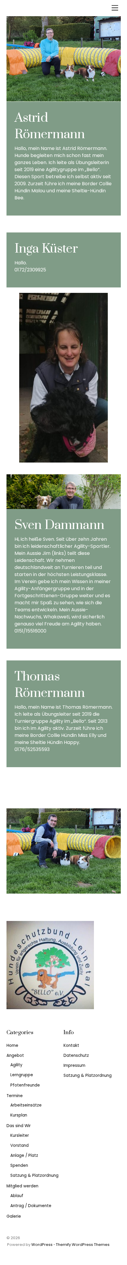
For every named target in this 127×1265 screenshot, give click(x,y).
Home (12, 1045)
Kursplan (18, 1115)
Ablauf (16, 1196)
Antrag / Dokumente (30, 1206)
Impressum (74, 1065)
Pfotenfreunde (25, 1085)
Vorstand (19, 1145)
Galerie (13, 1216)
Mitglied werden (22, 1186)
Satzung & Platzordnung (34, 1175)
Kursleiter (19, 1135)
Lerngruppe (21, 1075)
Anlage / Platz (24, 1155)
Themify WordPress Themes (83, 1244)
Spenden (19, 1165)
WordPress (42, 1244)
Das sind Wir (18, 1126)
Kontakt (71, 1045)
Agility (16, 1065)
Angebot (15, 1055)
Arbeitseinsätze (26, 1105)
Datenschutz (76, 1055)
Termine (14, 1096)
